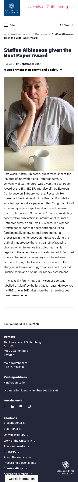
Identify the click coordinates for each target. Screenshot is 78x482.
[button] (28, 25)
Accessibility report (16, 474)
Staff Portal (13, 428)
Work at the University (18, 440)
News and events (20, 34)
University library (17, 434)
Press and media (15, 446)
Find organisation (15, 382)
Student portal (15, 422)
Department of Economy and (33, 69)
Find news (41, 34)
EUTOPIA (10, 452)
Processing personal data (20, 462)
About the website (16, 457)
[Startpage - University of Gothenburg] (65, 468)
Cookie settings (14, 468)
